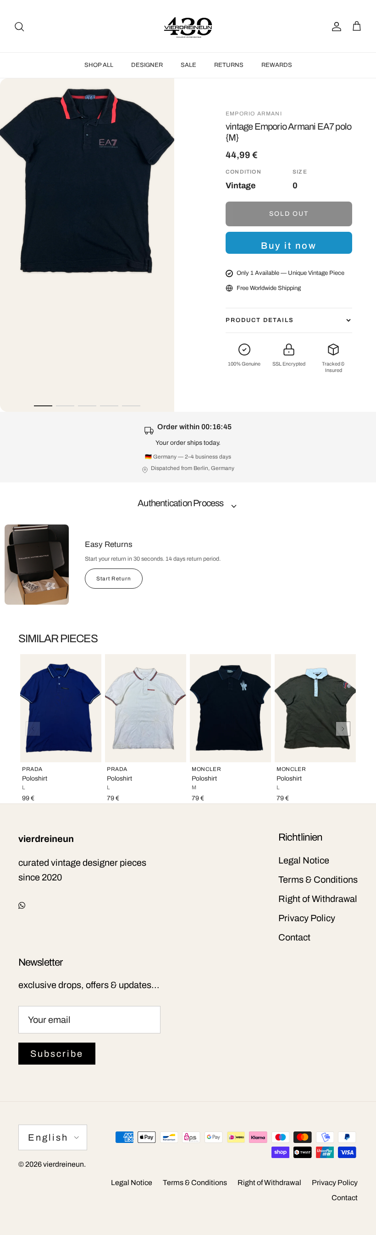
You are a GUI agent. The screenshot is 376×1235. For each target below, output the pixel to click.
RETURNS (228, 65)
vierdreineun (63, 1164)
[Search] (19, 26)
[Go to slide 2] (65, 405)
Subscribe (56, 1054)
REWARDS (276, 65)
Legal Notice (303, 860)
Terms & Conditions (318, 879)
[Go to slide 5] (131, 405)
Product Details (260, 320)
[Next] (343, 728)
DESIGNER (147, 65)
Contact (294, 937)
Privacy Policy (306, 918)
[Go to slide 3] (87, 405)
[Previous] (33, 728)
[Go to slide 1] (43, 405)
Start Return (113, 578)
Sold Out (289, 213)
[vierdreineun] (188, 26)
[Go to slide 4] (109, 405)
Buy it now (289, 245)
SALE (188, 65)
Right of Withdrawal (317, 899)
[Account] (334, 26)
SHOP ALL (98, 65)
